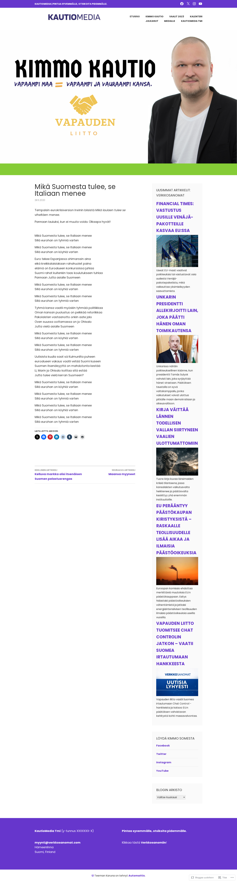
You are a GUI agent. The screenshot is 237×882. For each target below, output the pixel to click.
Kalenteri (196, 16)
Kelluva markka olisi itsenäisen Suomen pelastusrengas (58, 475)
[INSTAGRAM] (194, 3)
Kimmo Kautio (154, 16)
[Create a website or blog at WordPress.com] (93, 875)
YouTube (162, 771)
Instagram (163, 762)
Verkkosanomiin (153, 842)
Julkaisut (152, 21)
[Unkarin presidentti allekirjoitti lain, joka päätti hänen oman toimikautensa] (177, 362)
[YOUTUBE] (200, 3)
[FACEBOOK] (182, 3)
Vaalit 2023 (176, 16)
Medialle (169, 21)
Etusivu (135, 16)
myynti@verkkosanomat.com (57, 842)
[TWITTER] (188, 3)
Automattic (136, 875)
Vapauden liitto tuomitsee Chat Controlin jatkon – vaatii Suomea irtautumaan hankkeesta (175, 643)
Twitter (161, 754)
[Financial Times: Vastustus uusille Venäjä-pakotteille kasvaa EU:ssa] (177, 266)
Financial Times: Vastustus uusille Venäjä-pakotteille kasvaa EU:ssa (175, 217)
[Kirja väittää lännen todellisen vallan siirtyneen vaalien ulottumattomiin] (177, 475)
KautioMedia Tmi (191, 21)
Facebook (163, 745)
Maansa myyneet (122, 472)
